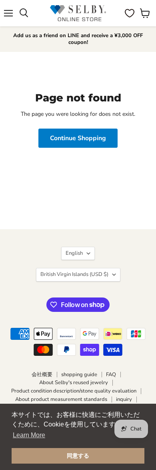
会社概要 (42, 374)
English (74, 253)
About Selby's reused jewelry (73, 382)
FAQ (111, 374)
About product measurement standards (61, 399)
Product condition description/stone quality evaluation (73, 391)
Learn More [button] (29, 435)
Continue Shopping (78, 138)
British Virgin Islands (74, 274)
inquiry (124, 399)
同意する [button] (78, 455)
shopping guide (79, 374)
